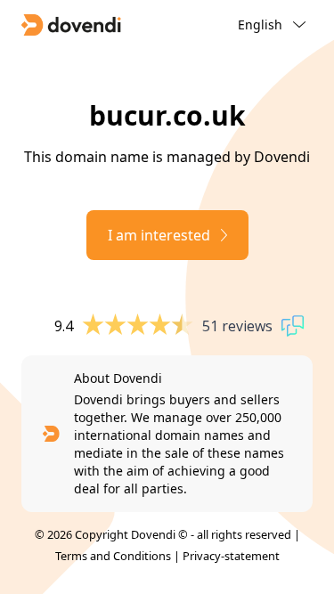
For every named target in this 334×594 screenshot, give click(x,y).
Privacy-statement (231, 556)
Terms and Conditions (113, 556)
